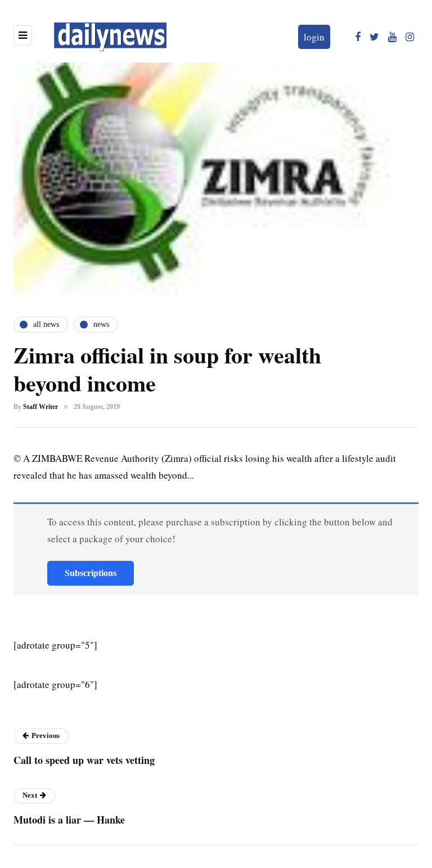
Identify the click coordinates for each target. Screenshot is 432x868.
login (314, 36)
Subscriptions (90, 573)
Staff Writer (40, 407)
